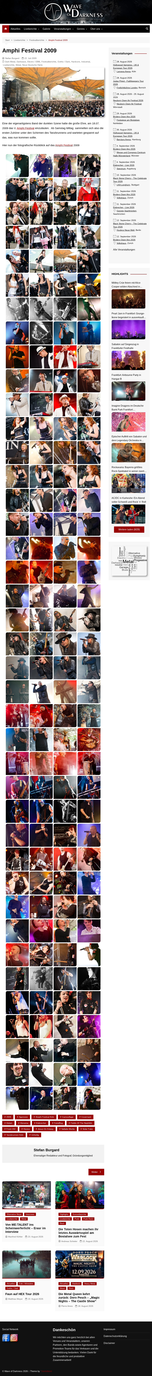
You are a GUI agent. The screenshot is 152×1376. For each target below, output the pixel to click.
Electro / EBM (33, 61)
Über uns (95, 29)
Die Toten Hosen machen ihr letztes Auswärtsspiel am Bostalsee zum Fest (78, 1233)
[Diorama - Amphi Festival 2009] (41, 500)
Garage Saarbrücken (126, 211)
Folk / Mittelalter (26, 1284)
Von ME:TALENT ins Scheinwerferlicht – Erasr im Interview (25, 1228)
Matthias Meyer (15, 1299)
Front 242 (11, 1129)
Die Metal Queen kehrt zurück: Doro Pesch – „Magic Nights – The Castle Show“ (79, 1297)
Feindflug (58, 1123)
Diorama (24, 1123)
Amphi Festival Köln (45, 1117)
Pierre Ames (67, 1306)
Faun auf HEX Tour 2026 (22, 1294)
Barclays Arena (124, 139)
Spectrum (121, 169)
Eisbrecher (41, 1123)
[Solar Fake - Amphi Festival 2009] (88, 883)
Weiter (94, 1172)
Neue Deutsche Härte (32, 65)
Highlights (64, 1214)
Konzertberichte (79, 1214)
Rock (62, 1223)
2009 (8, 1117)
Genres (81, 29)
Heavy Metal (89, 1284)
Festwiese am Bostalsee (128, 120)
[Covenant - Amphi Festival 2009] (41, 356)
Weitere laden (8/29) (129, 529)
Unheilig (35, 1135)
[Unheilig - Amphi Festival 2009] (17, 1050)
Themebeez (46, 1371)
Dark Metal (10, 61)
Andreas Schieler (69, 1241)
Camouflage (67, 1117)
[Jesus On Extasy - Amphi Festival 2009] (17, 787)
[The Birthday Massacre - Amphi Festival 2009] (65, 954)
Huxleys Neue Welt (125, 230)
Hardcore (75, 61)
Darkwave (21, 61)
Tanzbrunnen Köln (14, 1135)
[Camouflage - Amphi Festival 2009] (17, 309)
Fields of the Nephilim (81, 1123)
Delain (9, 1123)
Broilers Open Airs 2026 (124, 117)
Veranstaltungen (62, 29)
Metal (18, 65)
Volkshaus (121, 198)
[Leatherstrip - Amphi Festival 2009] (88, 811)
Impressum (109, 1329)
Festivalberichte (48, 61)
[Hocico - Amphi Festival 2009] (17, 715)
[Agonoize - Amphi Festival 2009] (17, 165)
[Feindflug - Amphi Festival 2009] (41, 596)
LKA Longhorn (123, 185)
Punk (77, 1219)
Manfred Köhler (15, 1236)
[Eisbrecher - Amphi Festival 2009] (41, 548)
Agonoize (23, 1117)
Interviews (30, 1214)
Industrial (85, 61)
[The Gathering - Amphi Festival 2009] (65, 978)
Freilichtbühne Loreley (127, 88)
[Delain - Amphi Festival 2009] (88, 404)
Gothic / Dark (64, 61)
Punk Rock (88, 1219)
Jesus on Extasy (45, 1129)
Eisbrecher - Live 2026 (123, 165)
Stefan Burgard (12, 58)
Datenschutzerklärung (115, 1336)
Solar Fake (88, 1129)
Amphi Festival (25, 128)
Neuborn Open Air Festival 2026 (128, 100)
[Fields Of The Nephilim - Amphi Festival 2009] (65, 619)
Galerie (46, 29)
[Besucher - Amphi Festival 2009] (88, 165)
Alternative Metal (14, 1214)
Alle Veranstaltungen (124, 249)
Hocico (26, 1129)
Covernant (86, 1117)
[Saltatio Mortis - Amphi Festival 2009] (65, 835)
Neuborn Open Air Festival (129, 104)
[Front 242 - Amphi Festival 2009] (88, 667)
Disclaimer (109, 1343)
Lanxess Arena (124, 71)
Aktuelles (15, 29)
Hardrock (76, 1284)
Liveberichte (30, 29)
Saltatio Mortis (68, 1129)
